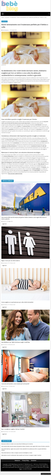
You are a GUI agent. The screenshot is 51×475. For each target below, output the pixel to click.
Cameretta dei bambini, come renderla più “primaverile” (15, 384)
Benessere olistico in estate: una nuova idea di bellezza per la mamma (17, 444)
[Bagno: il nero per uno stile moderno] (25, 242)
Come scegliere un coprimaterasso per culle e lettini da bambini (17, 302)
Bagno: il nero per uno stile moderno (10, 260)
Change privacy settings (45, 473)
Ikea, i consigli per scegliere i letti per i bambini (13, 429)
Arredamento (4, 21)
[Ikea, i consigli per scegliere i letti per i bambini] (25, 409)
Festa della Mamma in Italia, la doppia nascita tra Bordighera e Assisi (16, 452)
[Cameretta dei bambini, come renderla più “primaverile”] (25, 366)
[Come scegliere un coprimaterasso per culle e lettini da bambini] (25, 284)
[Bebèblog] (9, 6)
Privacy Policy (25, 460)
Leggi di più (4, 223)
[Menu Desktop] (2, 14)
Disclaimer (33, 460)
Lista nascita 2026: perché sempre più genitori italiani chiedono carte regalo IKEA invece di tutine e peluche (25, 446)
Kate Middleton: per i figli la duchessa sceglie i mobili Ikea (15, 342)
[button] (49, 14)
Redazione (17, 460)
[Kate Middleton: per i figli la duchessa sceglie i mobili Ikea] (25, 325)
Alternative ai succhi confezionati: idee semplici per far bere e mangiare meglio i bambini (21, 455)
